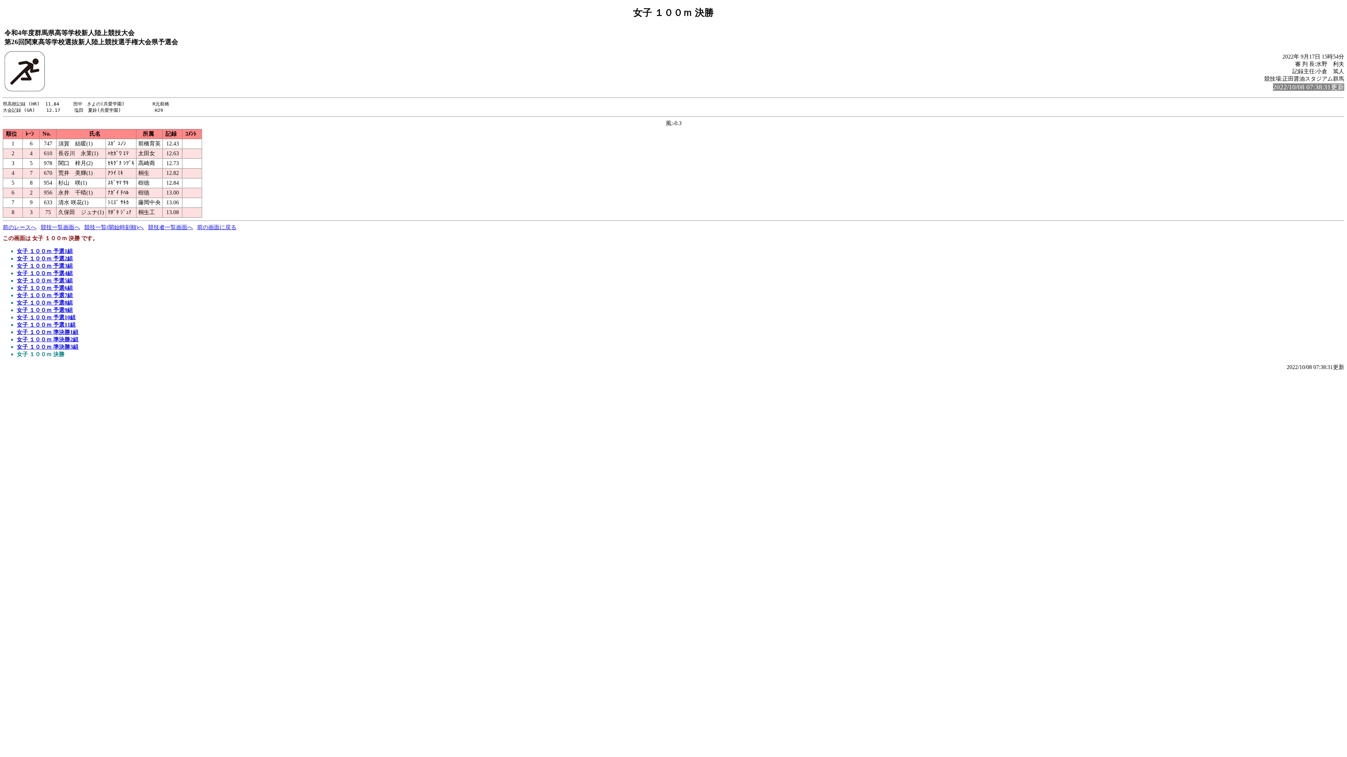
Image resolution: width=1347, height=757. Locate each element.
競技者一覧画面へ (170, 227)
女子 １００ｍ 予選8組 (45, 303)
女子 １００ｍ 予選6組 (45, 288)
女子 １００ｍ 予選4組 (45, 273)
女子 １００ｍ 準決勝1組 (48, 332)
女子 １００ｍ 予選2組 (45, 258)
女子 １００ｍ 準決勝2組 (48, 339)
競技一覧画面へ (60, 227)
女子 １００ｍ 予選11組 (46, 325)
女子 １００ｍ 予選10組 (46, 317)
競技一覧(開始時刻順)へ (114, 227)
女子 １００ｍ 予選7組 (45, 295)
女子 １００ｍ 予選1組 (45, 251)
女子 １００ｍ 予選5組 (45, 281)
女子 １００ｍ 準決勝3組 (48, 347)
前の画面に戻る (216, 227)
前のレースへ (19, 227)
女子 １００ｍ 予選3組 (45, 266)
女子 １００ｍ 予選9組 (45, 310)
